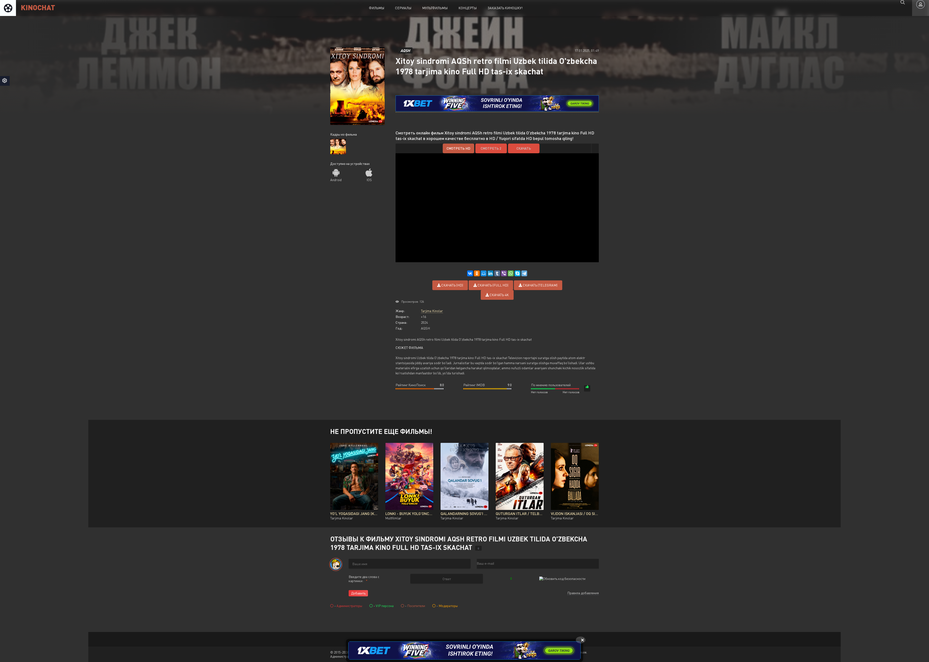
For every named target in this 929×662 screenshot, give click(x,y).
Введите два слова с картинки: (364, 579)
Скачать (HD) (452, 285)
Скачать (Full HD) (492, 285)
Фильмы (376, 8)
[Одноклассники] (477, 273)
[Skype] (517, 273)
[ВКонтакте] (470, 273)
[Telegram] (524, 273)
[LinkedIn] (490, 273)
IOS (369, 180)
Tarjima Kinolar (432, 311)
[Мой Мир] (484, 273)
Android (336, 180)
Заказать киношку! (505, 8)
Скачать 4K (499, 295)
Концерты (467, 8)
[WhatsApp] (511, 273)
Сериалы (403, 8)
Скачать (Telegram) (539, 285)
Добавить (358, 593)
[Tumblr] (497, 273)
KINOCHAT (38, 7)
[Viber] (504, 273)
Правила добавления (583, 593)
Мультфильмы (435, 8)
